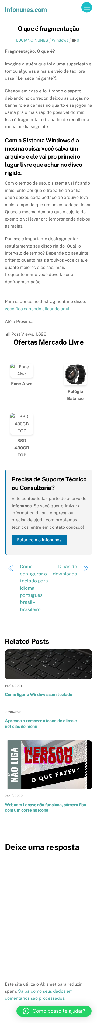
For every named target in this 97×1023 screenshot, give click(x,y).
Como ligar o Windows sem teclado (38, 694)
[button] (54, 1011)
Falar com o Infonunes (39, 539)
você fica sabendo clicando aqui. (37, 308)
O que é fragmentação (48, 28)
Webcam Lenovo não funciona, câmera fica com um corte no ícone (45, 807)
